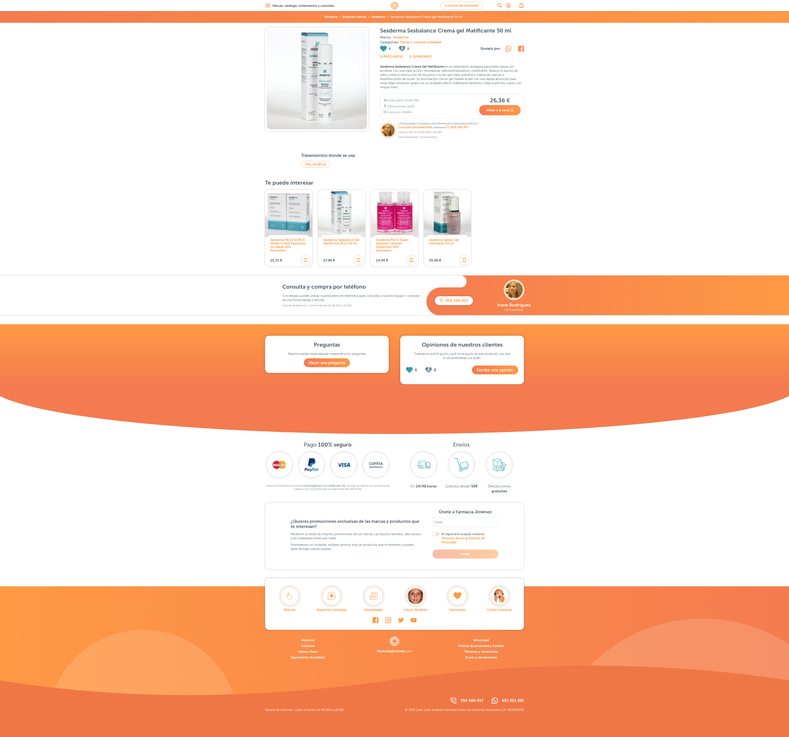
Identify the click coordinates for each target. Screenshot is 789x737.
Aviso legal (481, 640)
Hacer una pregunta (327, 363)
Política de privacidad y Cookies (481, 646)
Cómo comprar (499, 610)
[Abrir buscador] (499, 5)
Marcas (290, 610)
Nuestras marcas (354, 17)
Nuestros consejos (332, 610)
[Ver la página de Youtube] (414, 620)
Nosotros (307, 640)
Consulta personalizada (462, 5)
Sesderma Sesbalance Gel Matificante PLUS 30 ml (341, 241)
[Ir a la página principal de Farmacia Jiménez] (394, 5)
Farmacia (330, 17)
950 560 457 (460, 127)
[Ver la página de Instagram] (388, 620)
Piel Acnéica (315, 164)
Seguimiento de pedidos (308, 657)
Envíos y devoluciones (481, 657)
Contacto (308, 646)
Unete (465, 554)
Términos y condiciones (481, 651)
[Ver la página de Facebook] (375, 620)
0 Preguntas (391, 57)
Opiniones (457, 610)
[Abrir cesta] (521, 5)
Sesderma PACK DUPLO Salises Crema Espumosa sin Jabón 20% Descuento (288, 245)
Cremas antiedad (427, 42)
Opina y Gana (307, 651)
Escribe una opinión (495, 370)
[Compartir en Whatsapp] (508, 49)
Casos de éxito (415, 610)
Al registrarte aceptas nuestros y (463, 538)
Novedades (374, 610)
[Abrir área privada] (508, 5)
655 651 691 (513, 700)
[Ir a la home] (394, 644)
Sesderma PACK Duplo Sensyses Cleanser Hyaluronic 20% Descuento (392, 245)
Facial (405, 42)
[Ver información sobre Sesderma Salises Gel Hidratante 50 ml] (447, 213)
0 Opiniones (420, 57)
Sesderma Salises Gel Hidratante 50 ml (444, 241)
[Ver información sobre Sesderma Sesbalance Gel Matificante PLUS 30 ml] (341, 213)
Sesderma (378, 17)
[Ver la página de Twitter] (401, 620)
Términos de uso (453, 538)
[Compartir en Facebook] (521, 49)
